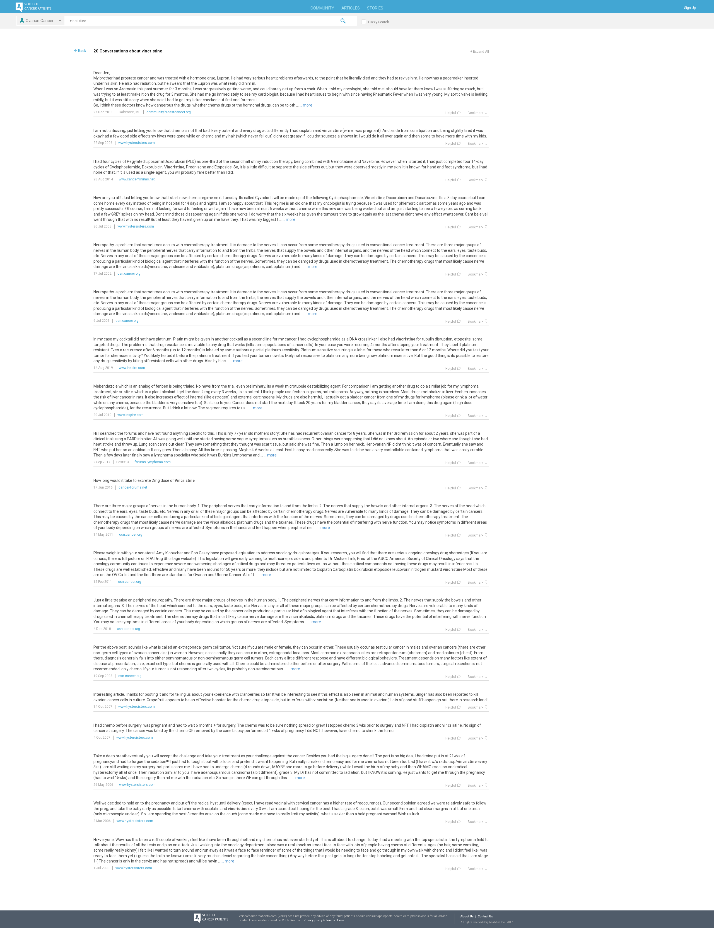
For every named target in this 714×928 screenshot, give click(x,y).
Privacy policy (313, 920)
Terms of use (335, 920)
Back (81, 51)
